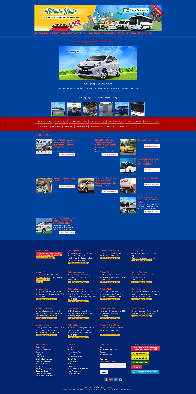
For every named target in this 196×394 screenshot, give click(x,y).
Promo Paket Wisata (43, 364)
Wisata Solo (69, 126)
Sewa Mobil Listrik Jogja (147, 140)
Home (36, 33)
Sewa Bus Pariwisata (44, 349)
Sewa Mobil (40, 347)
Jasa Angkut (40, 354)
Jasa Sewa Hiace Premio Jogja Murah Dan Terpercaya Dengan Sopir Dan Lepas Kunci (106, 182)
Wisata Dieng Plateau (133, 122)
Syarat (63, 33)
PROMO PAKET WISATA (88, 33)
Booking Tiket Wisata (44, 368)
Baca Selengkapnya (67, 154)
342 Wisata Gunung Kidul (78, 122)
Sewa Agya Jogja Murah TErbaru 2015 (98, 83)
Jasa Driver (40, 356)
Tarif (41, 33)
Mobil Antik (110, 126)
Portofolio (101, 387)
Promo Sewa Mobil (74, 352)
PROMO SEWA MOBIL (73, 33)
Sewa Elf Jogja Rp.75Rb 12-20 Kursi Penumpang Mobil (147, 199)
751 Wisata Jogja (60, 122)
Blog (95, 387)
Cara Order (72, 354)
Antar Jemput (100, 33)
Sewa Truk (40, 352)
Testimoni (104, 359)
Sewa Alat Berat (42, 371)
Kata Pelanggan (131, 33)
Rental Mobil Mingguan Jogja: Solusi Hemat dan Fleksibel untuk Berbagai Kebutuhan (105, 143)
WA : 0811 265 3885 (141, 363)
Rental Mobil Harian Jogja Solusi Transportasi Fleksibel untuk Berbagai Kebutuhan (64, 143)
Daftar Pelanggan (144, 33)
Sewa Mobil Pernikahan (44, 376)
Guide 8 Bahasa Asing (44, 359)
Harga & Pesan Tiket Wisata (115, 33)
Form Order (56, 33)
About (102, 347)
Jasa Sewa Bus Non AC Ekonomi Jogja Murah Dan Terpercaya (147, 161)
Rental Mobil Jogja (78, 389)
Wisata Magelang (42, 126)
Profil (90, 387)
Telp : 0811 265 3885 (141, 358)
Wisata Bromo (56, 126)
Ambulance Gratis (97, 126)
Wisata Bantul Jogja (115, 122)
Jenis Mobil (47, 33)
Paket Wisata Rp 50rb (44, 122)
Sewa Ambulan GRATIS (45, 373)
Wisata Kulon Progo (151, 122)
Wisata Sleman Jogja (98, 122)
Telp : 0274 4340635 (141, 354)
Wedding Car (123, 126)
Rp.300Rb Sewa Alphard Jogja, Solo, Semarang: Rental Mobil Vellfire (63, 220)
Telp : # (138, 367)
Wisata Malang (82, 126)
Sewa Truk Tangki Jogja (147, 178)
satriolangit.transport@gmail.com (146, 371)
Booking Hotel (41, 366)
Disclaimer (103, 352)
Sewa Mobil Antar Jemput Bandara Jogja (64, 179)
